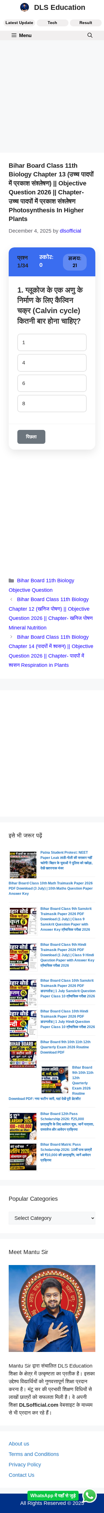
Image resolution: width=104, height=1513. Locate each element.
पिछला (31, 436)
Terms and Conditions (34, 1454)
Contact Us (21, 1475)
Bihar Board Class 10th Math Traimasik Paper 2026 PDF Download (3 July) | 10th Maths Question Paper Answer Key (51, 888)
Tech (52, 22)
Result (85, 22)
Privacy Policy (25, 1465)
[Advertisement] (52, 98)
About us (19, 1444)
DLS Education (59, 7)
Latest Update (19, 22)
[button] (90, 35)
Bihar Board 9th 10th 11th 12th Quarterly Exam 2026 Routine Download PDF (65, 1047)
